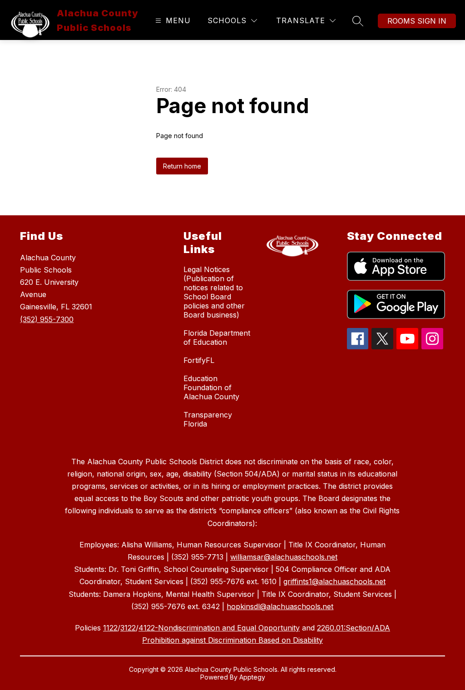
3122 (128, 627)
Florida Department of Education (216, 337)
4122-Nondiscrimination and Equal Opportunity (219, 627)
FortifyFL (198, 360)
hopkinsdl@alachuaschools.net (280, 606)
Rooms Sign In (416, 20)
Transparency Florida (207, 419)
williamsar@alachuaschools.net (283, 556)
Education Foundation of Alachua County (211, 387)
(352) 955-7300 (47, 319)
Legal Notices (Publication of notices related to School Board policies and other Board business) (214, 292)
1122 (110, 627)
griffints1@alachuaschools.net (334, 581)
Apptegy (252, 677)
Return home (182, 166)
